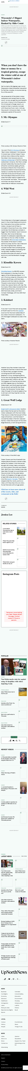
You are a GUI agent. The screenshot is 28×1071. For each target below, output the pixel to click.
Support (3, 1058)
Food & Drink (18, 1022)
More (3, 1033)
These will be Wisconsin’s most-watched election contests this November (7, 912)
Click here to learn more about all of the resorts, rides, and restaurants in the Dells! (13, 491)
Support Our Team (20, 1041)
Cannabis (17, 991)
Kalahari (21, 310)
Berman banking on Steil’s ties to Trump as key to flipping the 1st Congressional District (8, 923)
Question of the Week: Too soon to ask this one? (8, 703)
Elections (4, 712)
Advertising (4, 1047)
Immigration (4, 1003)
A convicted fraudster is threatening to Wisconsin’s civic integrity (9, 788)
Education (18, 996)
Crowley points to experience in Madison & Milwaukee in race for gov (9, 803)
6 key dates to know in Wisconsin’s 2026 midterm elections (7, 726)
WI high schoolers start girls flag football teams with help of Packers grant (8, 957)
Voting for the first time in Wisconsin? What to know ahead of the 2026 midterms (8, 934)
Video (2, 1036)
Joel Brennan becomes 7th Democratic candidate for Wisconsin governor (7, 818)
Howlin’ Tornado (12, 479)
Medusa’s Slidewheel (8, 160)
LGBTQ (17, 1005)
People (3, 1026)
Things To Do (18, 1026)
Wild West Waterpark (19, 239)
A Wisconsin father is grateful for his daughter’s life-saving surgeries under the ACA (8, 758)
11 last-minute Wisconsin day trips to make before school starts (8, 531)
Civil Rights (4, 994)
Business (3, 991)
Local (3, 1019)
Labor (3, 1005)
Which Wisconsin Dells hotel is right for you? (8, 541)
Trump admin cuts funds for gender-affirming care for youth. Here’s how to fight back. (8, 946)
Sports (3, 1012)
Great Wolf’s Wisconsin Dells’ (10, 409)
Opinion (17, 1036)
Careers (3, 1061)
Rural (16, 1010)
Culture (3, 1022)
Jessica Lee (4, 37)
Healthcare (4, 1000)
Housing (17, 1000)
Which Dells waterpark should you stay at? (9, 562)
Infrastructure (19, 1003)
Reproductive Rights (7, 1010)
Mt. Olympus (15, 150)
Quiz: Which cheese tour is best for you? (8, 692)
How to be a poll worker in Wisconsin (8, 715)
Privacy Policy (4, 1064)
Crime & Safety (19, 994)
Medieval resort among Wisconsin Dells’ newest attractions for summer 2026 (8, 552)
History (3, 1024)
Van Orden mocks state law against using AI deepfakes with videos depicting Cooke (13, 681)
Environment (18, 998)
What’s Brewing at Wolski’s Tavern (8, 773)
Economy (4, 996)
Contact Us (4, 1043)
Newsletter (18, 1038)
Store (2, 1041)
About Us (4, 1038)
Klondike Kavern (6, 271)
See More (24, 856)
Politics (3, 701)
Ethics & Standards (5, 1054)
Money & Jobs (5, 1007)
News (2, 14)
